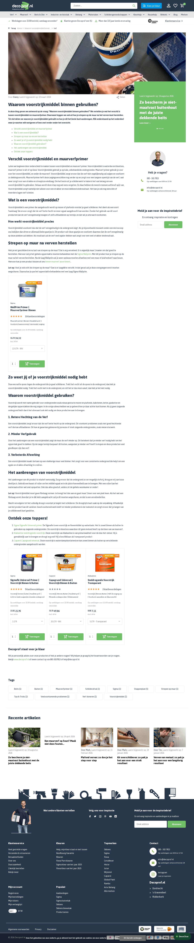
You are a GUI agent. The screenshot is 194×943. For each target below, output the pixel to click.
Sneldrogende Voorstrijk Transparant (101, 581)
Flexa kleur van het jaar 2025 (68, 868)
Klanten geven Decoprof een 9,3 (78, 21)
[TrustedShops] (145, 929)
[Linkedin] (115, 816)
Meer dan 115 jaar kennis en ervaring (114, 21)
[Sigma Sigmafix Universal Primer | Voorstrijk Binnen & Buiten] (27, 563)
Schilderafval (92, 689)
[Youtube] (110, 816)
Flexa (106, 857)
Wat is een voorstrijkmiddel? (26, 133)
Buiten (38, 689)
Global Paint (109, 880)
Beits (17, 689)
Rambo (107, 883)
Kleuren (59, 857)
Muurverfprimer (64, 689)
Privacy (38, 929)
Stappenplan (141, 689)
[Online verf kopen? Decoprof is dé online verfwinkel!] (22, 5)
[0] (181, 6)
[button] (157, 128)
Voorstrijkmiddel (118, 696)
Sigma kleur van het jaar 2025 (69, 864)
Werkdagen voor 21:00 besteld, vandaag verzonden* (34, 21)
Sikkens (59, 904)
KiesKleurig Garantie (65, 853)
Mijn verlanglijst (15, 904)
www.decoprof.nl (21, 659)
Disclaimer (51, 929)
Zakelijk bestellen (16, 868)
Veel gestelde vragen (17, 849)
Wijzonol (108, 872)
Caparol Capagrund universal (26, 540)
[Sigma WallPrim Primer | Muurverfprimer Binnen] (27, 290)
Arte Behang (109, 887)
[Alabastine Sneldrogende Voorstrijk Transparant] (105, 563)
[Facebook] (90, 816)
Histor (106, 864)
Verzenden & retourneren (19, 853)
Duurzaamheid (14, 864)
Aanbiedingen (62, 893)
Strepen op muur (169, 689)
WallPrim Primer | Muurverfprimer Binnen (23, 308)
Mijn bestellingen (15, 897)
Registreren (13, 893)
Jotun (106, 868)
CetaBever (109, 861)
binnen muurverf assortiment (57, 261)
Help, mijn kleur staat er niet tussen (71, 849)
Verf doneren (90, 696)
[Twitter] (95, 816)
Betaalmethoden (15, 857)
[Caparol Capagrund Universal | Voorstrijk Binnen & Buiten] (66, 563)
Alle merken (109, 891)
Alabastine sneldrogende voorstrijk (29, 533)
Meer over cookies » (157, 938)
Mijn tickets (13, 901)
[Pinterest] (105, 816)
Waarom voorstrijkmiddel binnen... (38, 28)
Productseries (62, 912)
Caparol (52, 576)
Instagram (162, 872)
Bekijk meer (13, 872)
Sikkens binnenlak (64, 908)
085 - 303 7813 (153, 178)
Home (19, 28)
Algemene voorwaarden (18, 929)
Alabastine (92, 576)
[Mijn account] (169, 6)
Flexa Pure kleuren (64, 861)
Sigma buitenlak (63, 901)
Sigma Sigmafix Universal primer (28, 525)
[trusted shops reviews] (153, 21)
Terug (13, 28)
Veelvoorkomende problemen (55, 696)
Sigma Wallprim (84, 254)
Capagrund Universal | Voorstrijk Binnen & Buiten (63, 581)
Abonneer (173, 224)
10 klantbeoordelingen (35, 316)
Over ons (12, 861)
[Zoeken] (134, 5)
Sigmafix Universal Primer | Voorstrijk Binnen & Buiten (24, 581)
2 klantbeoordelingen (111, 589)
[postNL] (164, 929)
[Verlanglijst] (175, 6)
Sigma (12, 303)
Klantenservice (172, 21)
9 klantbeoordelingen (34, 589)
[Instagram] (100, 816)
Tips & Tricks (21, 696)
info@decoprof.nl (154, 188)
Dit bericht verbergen (133, 938)
